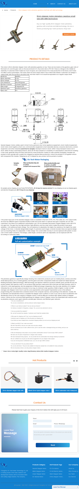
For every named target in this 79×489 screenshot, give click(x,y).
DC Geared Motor (37, 477)
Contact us (61, 4)
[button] (73, 361)
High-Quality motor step (22, 351)
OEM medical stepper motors (50, 351)
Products (43, 4)
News (52, 4)
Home (35, 4)
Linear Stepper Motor (38, 474)
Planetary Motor (35, 351)
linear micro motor (9, 351)
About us (72, 4)
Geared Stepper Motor (39, 468)
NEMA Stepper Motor (38, 471)
